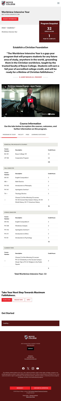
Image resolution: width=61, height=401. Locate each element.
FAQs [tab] (27, 134)
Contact (30, 348)
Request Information (10, 19)
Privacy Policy (26, 395)
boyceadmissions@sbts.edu (31, 358)
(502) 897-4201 (30, 357)
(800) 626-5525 (30, 345)
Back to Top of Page (30, 397)
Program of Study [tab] (9, 134)
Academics (10, 27)
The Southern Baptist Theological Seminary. (38, 391)
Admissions (30, 355)
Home (3, 27)
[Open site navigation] (58, 3)
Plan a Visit (6, 299)
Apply (28, 299)
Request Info (18, 299)
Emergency (20, 388)
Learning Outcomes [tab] (39, 134)
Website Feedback (34, 395)
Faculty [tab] (21, 134)
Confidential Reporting (41, 388)
